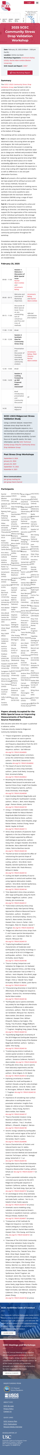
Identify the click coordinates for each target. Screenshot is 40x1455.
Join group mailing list (12, 479)
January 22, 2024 (10, 461)
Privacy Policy (8, 1409)
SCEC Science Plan (10, 1421)
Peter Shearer (32, 355)
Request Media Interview (13, 1427)
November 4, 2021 (10, 469)
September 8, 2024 (11, 458)
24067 (25, 66)
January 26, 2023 (10, 464)
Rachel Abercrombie (19, 282)
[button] (37, 2)
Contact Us (8, 1411)
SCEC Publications (10, 1424)
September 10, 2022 (11, 467)
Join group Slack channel (13, 482)
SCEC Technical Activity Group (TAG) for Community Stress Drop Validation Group (19, 444)
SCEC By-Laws (9, 1406)
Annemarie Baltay (18, 288)
